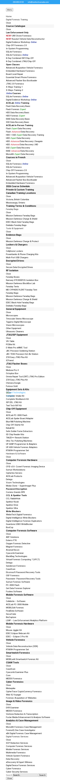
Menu (9, 9)
